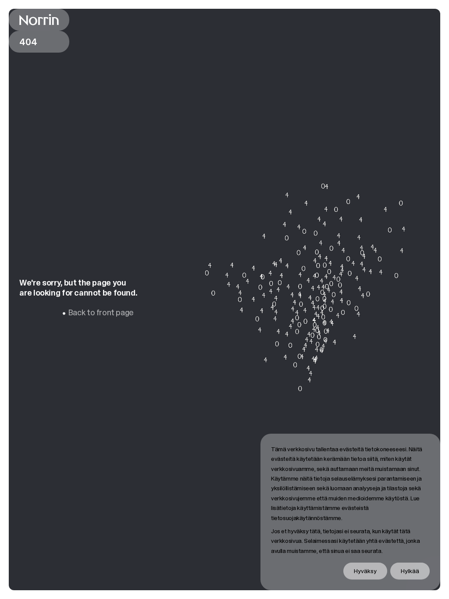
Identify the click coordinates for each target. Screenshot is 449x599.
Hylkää (410, 571)
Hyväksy (365, 571)
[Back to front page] (39, 20)
